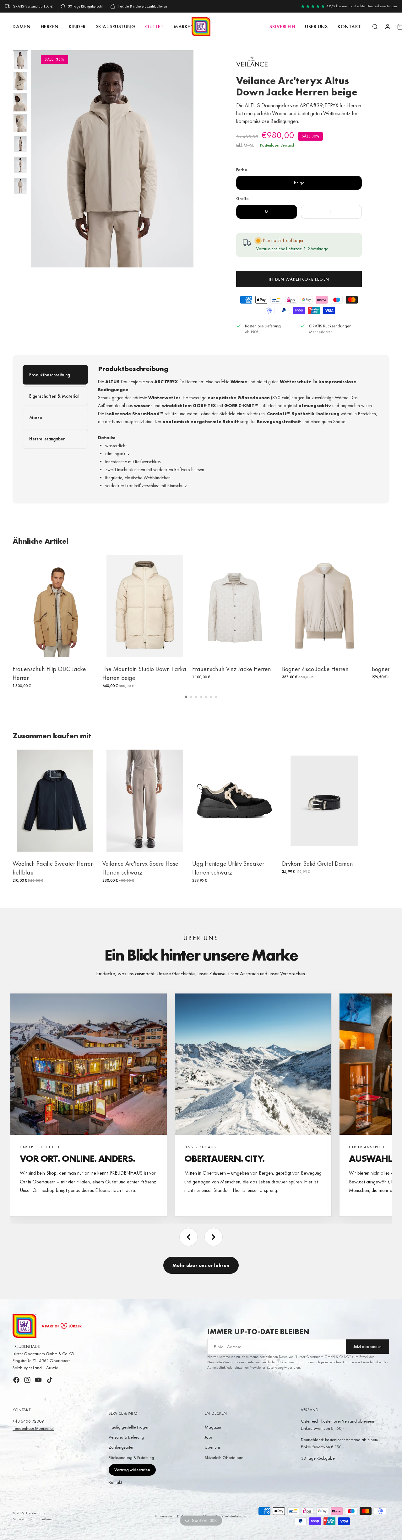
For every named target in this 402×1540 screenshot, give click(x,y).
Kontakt (115, 1482)
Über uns (316, 26)
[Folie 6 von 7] (20, 165)
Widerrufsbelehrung (231, 1516)
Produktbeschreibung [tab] (49, 375)
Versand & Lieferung (126, 1437)
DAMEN (22, 26)
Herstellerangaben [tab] (47, 439)
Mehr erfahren (321, 332)
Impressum (163, 1516)
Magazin (213, 1427)
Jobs (209, 1437)
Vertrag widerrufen (132, 1470)
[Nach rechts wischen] (213, 1237)
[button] (186, 697)
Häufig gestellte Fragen (129, 1427)
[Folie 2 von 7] (20, 81)
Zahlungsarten (121, 1447)
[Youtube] (38, 1380)
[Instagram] (27, 1380)
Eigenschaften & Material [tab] (54, 396)
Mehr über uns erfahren (200, 1265)
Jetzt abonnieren (368, 1346)
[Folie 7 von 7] (20, 186)
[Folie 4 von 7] (20, 123)
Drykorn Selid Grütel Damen (317, 863)
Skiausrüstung (115, 26)
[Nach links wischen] (188, 1237)
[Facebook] (16, 1380)
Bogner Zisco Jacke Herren (315, 669)
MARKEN (184, 26)
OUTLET (154, 26)
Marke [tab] (35, 417)
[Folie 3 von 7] (20, 102)
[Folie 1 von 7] (20, 60)
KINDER (77, 26)
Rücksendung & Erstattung (131, 1457)
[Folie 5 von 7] (20, 144)
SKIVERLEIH (282, 26)
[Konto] (387, 26)
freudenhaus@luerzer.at (33, 1428)
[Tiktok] (49, 1380)
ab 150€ (251, 332)
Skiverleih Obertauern (224, 1457)
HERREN (50, 26)
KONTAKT (349, 26)
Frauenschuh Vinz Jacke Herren (231, 669)
